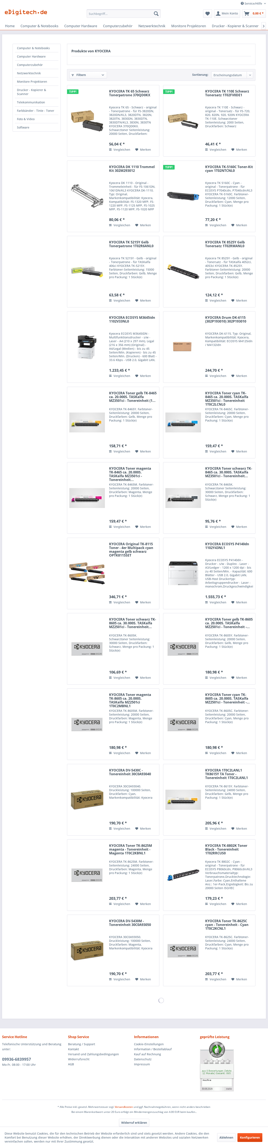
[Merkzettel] (207, 13)
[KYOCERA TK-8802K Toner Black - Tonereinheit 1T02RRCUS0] (183, 875)
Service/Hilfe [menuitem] (253, 3)
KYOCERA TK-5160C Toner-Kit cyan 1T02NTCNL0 (229, 169)
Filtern (81, 75)
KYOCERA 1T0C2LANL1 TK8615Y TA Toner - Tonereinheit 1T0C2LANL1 (226, 774)
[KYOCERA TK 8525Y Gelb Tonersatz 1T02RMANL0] (183, 271)
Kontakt (73, 1049)
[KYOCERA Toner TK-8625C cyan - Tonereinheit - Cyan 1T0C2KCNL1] (183, 950)
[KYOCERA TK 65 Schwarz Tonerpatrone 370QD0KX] (87, 120)
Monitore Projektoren (32, 82)
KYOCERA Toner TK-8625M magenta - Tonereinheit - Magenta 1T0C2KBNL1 (130, 849)
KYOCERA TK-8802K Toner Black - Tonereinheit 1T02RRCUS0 (226, 849)
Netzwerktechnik (29, 73)
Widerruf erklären (134, 1123)
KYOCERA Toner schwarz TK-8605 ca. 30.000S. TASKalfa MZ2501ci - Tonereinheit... (132, 623)
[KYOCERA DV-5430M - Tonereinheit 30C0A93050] (87, 950)
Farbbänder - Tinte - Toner (35, 111)
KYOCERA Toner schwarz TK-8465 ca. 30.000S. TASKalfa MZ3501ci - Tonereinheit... (228, 472)
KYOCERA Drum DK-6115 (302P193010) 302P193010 (225, 320)
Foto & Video (26, 119)
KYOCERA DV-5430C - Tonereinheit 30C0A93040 (130, 772)
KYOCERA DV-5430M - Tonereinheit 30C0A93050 (130, 923)
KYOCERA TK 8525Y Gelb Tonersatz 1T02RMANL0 (225, 244)
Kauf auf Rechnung (147, 1054)
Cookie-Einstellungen (149, 1044)
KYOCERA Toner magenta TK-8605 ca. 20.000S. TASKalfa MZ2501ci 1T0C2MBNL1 (130, 700)
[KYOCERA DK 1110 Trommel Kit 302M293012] (87, 196)
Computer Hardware (31, 56)
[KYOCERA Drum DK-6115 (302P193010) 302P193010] (183, 347)
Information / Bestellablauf (153, 1049)
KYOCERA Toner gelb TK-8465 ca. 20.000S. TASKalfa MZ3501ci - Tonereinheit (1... (133, 397)
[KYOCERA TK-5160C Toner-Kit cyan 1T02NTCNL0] (183, 196)
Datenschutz (143, 1059)
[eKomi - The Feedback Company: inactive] (233, 1066)
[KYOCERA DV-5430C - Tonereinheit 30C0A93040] (87, 799)
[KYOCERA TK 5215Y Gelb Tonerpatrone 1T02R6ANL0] (87, 271)
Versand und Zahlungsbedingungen (93, 1054)
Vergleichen (121, 150)
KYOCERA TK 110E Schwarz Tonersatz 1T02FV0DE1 (227, 93)
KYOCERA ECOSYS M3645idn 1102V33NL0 (132, 320)
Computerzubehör (30, 65)
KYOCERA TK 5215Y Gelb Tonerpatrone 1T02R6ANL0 (131, 244)
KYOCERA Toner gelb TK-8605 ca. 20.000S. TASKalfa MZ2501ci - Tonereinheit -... (229, 623)
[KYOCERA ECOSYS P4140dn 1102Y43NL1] (183, 573)
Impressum (142, 1064)
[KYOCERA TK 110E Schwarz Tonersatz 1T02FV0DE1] (183, 120)
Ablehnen (226, 1137)
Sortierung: (200, 75)
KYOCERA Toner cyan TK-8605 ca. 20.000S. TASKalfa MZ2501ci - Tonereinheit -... (227, 698)
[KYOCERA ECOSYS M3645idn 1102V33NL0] (87, 347)
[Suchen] (156, 13)
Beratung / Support (81, 1044)
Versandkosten (124, 1107)
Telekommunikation (31, 102)
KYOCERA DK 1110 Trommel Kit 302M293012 (132, 169)
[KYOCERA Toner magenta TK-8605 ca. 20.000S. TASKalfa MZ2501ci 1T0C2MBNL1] (87, 724)
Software (23, 127)
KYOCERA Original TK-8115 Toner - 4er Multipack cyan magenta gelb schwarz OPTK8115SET (131, 549)
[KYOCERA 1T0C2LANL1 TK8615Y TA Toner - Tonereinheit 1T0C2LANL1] (183, 799)
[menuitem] (124, 13)
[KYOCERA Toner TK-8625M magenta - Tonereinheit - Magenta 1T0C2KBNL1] (87, 875)
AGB (71, 1064)
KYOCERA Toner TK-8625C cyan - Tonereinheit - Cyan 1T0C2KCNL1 (227, 925)
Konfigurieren (250, 1137)
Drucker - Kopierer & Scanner (31, 92)
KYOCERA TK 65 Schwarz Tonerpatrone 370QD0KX (129, 93)
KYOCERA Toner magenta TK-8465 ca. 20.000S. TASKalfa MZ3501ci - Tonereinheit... (130, 474)
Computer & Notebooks (33, 48)
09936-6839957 (16, 1059)
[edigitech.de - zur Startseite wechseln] (27, 14)
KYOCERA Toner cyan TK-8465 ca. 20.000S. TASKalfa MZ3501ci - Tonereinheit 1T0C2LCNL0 (226, 398)
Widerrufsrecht (78, 1059)
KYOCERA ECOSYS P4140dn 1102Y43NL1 (227, 546)
